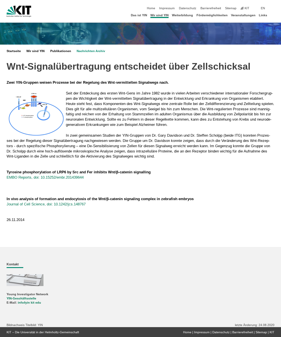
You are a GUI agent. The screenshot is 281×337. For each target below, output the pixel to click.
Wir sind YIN (159, 15)
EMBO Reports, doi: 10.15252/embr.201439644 (45, 177)
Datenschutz (187, 8)
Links (263, 15)
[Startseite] (273, 15)
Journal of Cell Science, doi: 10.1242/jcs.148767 (46, 204)
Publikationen (60, 51)
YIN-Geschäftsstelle (21, 298)
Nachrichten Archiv (91, 51)
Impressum (167, 8)
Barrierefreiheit (210, 8)
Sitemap (230, 8)
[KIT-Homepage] (19, 11)
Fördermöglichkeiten (212, 15)
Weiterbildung (182, 15)
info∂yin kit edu (29, 302)
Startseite (14, 51)
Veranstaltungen (243, 15)
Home (151, 8)
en (263, 8)
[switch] (273, 8)
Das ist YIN (139, 15)
